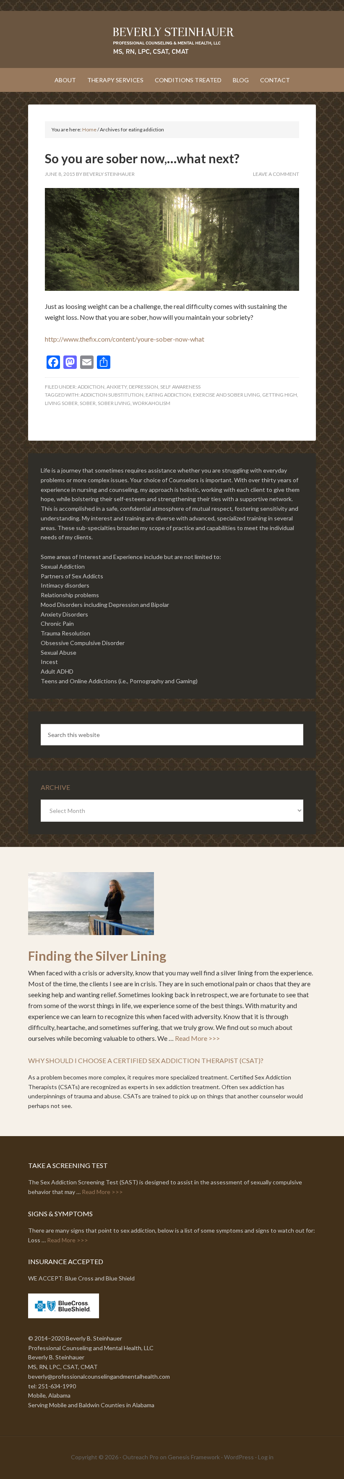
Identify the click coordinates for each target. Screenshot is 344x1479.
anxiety (117, 387)
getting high (279, 395)
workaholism (151, 403)
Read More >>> (197, 1038)
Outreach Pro (140, 1457)
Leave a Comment (276, 174)
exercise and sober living (226, 395)
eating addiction (168, 395)
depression (143, 387)
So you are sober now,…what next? (142, 158)
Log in (266, 1457)
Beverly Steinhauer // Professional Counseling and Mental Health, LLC (172, 40)
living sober (61, 403)
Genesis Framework (194, 1457)
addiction (91, 387)
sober (88, 403)
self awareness (180, 387)
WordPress (239, 1457)
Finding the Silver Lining (97, 955)
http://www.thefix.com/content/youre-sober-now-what (124, 339)
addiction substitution (112, 395)
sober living (114, 403)
